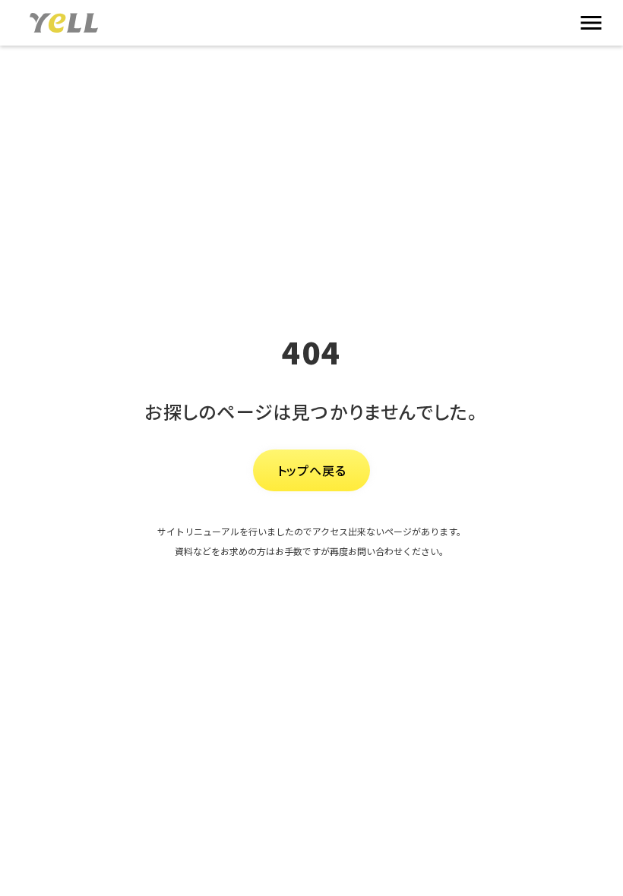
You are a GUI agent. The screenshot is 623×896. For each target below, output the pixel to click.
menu (591, 22)
